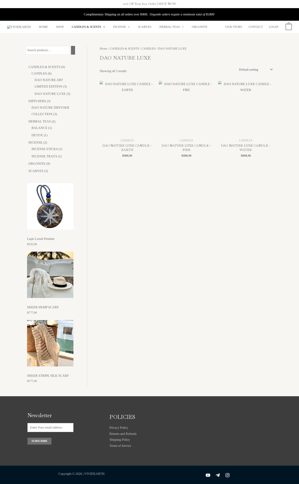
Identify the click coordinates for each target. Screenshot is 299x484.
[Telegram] (217, 475)
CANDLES (149, 48)
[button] (103, 26)
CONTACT (256, 26)
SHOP (60, 26)
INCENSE (119, 26)
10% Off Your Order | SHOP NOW (149, 4)
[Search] (73, 50)
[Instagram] (227, 475)
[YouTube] (208, 475)
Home (103, 48)
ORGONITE (199, 26)
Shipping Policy (119, 439)
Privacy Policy (118, 427)
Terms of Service (120, 445)
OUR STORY (233, 26)
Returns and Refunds (122, 433)
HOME (43, 26)
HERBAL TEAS (169, 26)
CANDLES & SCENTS (86, 26)
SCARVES (144, 26)
